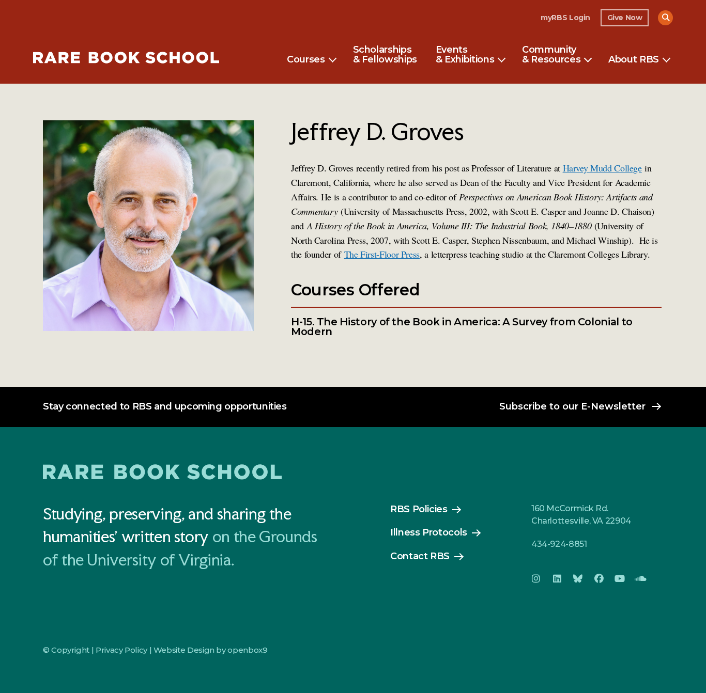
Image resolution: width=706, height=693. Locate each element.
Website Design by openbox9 (211, 650)
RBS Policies (419, 509)
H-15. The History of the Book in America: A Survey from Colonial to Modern (462, 327)
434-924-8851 (559, 544)
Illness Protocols (428, 532)
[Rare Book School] (126, 59)
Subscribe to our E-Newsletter (572, 406)
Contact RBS (420, 556)
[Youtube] (619, 579)
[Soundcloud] (640, 579)
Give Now (624, 17)
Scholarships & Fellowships (385, 55)
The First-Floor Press (382, 254)
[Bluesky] (578, 579)
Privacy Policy (121, 650)
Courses (306, 60)
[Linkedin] (556, 579)
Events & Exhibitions (465, 55)
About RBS (633, 60)
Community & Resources (551, 55)
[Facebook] (598, 579)
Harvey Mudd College (602, 168)
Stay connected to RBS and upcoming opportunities (165, 406)
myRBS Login (565, 17)
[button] (665, 17)
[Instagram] (536, 579)
